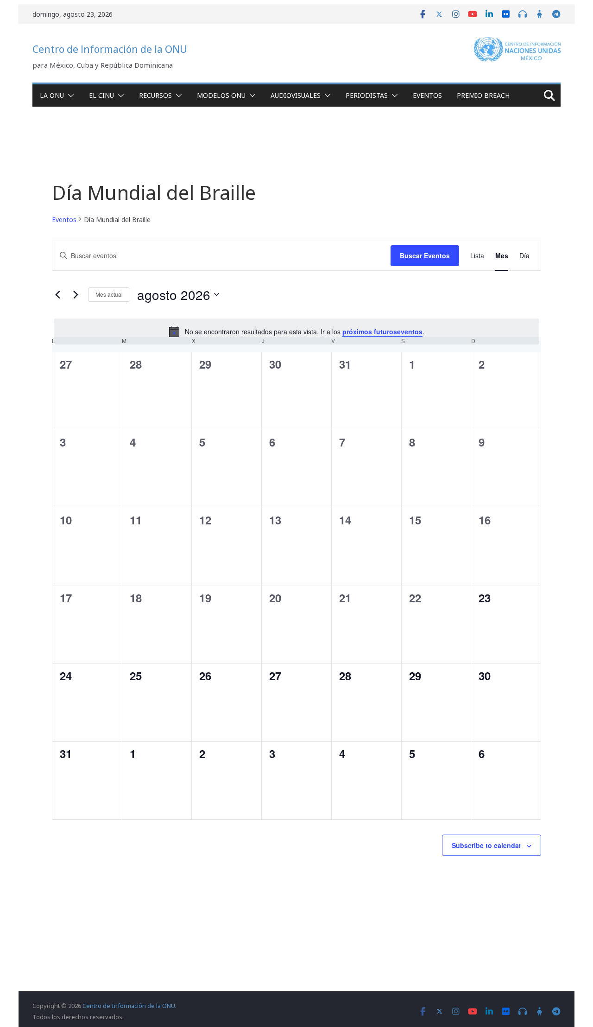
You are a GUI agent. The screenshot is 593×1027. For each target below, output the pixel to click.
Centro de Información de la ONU (109, 49)
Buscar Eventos (425, 255)
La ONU (52, 95)
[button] (69, 95)
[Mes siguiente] (75, 294)
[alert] (296, 331)
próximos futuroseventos (382, 331)
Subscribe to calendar (486, 845)
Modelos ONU (221, 95)
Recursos (155, 95)
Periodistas (367, 95)
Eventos (427, 95)
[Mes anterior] (57, 294)
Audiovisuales (296, 95)
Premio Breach (483, 95)
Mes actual (109, 294)
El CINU (101, 95)
